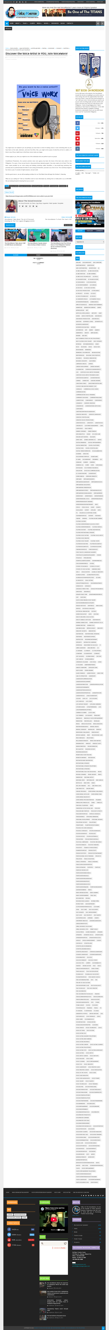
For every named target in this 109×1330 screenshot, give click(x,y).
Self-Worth (97, 915)
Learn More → (76, 1215)
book (90, 347)
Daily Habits (88, 428)
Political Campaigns (82, 842)
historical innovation (82, 611)
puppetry (90, 867)
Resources (55, 23)
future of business (82, 566)
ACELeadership (87, 262)
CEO (77, 372)
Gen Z (78, 572)
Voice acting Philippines (83, 1047)
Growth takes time (81, 594)
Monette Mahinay (81, 757)
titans (97, 1002)
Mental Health (94, 726)
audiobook (98, 316)
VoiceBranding (80, 1103)
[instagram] (25, 2)
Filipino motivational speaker (85, 532)
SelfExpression (81, 918)
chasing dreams (95, 380)
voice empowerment (93, 1061)
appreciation (80, 310)
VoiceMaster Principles (83, 1115)
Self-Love (79, 915)
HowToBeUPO (96, 619)
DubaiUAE (78, 462)
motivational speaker (82, 763)
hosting (96, 614)
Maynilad (96, 721)
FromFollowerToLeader (83, 560)
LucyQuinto (88, 715)
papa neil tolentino (24, 48)
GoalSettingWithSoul (82, 583)
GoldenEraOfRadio (96, 583)
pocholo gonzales (35, 48)
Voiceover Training (96, 1134)
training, (57, 57)
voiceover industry (95, 1131)
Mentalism (91, 729)
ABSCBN (78, 262)
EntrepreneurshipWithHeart (84, 504)
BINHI (97, 344)
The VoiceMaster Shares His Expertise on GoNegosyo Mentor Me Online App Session (57, 1284)
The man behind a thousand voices (56, 1315)
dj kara (78, 459)
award (91, 330)
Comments (99, 231)
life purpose (80, 701)
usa (102, 1013)
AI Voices (93, 296)
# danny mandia (14, 186)
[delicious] (103, 1195)
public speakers (81, 861)
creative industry (81, 414)
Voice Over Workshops (83, 1078)
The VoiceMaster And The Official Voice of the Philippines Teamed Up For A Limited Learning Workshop (61, 245)
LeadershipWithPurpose (83, 693)
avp (86, 330)
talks (99, 965)
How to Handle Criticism (83, 619)
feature (91, 515)
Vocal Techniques (91, 1027)
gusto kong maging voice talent (85, 600)
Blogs (63, 23)
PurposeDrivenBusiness (83, 873)
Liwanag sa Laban (81, 712)
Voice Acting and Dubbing (83, 1039)
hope (90, 614)
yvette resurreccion (82, 1182)
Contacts (70, 23)
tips (92, 1002)
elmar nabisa (80, 476)
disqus (38, 255)
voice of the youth (81, 1072)
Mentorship (95, 732)
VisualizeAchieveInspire (83, 1025)
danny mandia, (31, 57)
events (98, 507)
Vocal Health (80, 1027)
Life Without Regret (82, 704)
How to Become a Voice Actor (85, 617)
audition (78, 321)
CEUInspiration (95, 377)
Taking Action (87, 965)
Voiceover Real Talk (82, 1134)
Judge (99, 662)
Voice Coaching (90, 1)
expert (87, 510)
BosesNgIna (79, 349)
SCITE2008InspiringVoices (84, 906)
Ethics (78, 507)
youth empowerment (88, 1168)
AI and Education (93, 271)
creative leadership (95, 414)
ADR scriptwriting (81, 268)
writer (78, 1165)
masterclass (88, 721)
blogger (15, 255)
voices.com (79, 1143)
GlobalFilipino (80, 574)
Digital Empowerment (94, 442)
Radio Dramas (94, 892)
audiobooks (95, 318)
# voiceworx (62, 186)
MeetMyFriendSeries (82, 726)
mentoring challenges (83, 732)
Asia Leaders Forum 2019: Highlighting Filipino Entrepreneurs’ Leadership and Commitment (57, 1293)
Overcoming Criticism (82, 794)
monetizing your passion (83, 754)
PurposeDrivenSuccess (83, 884)
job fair (98, 656)
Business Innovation (90, 358)
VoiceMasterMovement (82, 1123)
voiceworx (59, 48)
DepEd (99, 439)
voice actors (80, 1053)
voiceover (91, 1129)
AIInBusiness (94, 302)
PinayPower (79, 825)
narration (79, 777)
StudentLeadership (95, 954)
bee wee (84, 335)
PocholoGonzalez (81, 833)
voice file (79, 1064)
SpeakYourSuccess (95, 937)
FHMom (78, 518)
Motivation (91, 757)
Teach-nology (80, 971)
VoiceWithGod (80, 1148)
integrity (79, 642)
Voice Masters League (82, 1070)
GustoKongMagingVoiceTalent (85, 603)
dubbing (92, 462)
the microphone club (82, 985)
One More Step (96, 785)
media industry (97, 724)
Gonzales (88, 586)
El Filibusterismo (81, 473)
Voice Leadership (39, 1)
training (44, 48)
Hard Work (99, 605)
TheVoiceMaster (98, 996)
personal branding (92, 816)
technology (79, 974)
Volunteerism (80, 1154)
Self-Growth (80, 912)
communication (80, 392)
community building (82, 397)
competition (80, 400)
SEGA (77, 909)
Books (46, 23)
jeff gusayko (80, 656)
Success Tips (80, 963)
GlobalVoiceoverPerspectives (85, 577)
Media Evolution (86, 724)
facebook (60, 255)
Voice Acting (66, 1192)
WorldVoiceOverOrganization (85, 1162)
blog (77, 347)
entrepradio (88, 496)
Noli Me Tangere (81, 785)
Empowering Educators (83, 484)
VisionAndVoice (89, 1019)
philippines (92, 822)
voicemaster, (62, 57)
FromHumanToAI (97, 560)
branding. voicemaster (12, 230)
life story (89, 701)
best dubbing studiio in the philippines (88, 338)
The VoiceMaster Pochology (84, 994)
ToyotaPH (95, 1005)
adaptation (90, 265)
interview (79, 645)
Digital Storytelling (92, 448)
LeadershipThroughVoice (83, 690)
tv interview (88, 1010)
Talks (25, 23)
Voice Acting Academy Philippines (86, 1036)
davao (88, 434)
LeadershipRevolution (96, 684)
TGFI (92, 979)
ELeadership (92, 473)
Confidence (98, 400)
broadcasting (96, 352)
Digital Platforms (94, 445)
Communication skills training (85, 394)
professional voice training (84, 856)
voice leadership (81, 1067)
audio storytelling (87, 316)
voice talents (90, 1081)
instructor (79, 639)
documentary (87, 459)
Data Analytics (80, 434)
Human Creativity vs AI (96, 622)
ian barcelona (80, 628)
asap (100, 313)
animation (79, 307)
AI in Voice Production (83, 290)
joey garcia (79, 659)
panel (93, 802)
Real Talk (93, 895)
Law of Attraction (81, 676)
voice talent (80, 1081)
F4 (76, 513)
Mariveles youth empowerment (93, 718)
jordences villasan (82, 662)
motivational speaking (83, 769)
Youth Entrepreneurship (68, 1)
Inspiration (79, 633)
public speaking (93, 861)
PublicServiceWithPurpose (84, 864)
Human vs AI (90, 625)
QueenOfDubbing (81, 889)
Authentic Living (88, 321)
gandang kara (96, 569)
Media (39, 23)
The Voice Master (92, 988)
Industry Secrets (81, 631)
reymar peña (95, 901)
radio (90, 889)
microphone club (97, 735)
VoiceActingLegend (81, 1092)
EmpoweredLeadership (82, 482)
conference (89, 400)
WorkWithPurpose (81, 1160)
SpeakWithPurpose (81, 937)
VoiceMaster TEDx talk (82, 1120)
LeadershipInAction (82, 684)
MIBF (88, 735)
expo (99, 510)
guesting (83, 597)
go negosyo (79, 580)
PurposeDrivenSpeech (82, 881)
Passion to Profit (96, 811)
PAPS (91, 805)
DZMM (87, 465)
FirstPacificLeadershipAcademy (85, 555)
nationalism (90, 780)
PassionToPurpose (81, 814)
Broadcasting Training (52, 1)
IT (100, 645)
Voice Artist (80, 1)
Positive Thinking (93, 844)
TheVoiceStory (95, 999)
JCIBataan (79, 653)
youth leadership (81, 1179)
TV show (96, 1010)
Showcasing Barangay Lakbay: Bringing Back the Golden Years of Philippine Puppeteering (57, 1301)
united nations (94, 1013)
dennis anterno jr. (56, 230)
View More (69, 225)
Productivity (92, 850)
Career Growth (94, 366)
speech (78, 940)
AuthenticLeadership (82, 324)
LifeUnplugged (80, 707)
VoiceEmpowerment (82, 1106)
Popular (90, 231)
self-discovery (93, 909)
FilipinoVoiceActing (82, 543)
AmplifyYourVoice (81, 304)
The (96, 979)
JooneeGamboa (89, 659)
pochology (92, 833)
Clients (32, 23)
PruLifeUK (79, 859)
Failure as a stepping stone (88, 513)
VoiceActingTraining (82, 1100)
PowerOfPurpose (81, 850)
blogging (84, 347)
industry (100, 628)
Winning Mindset (81, 1157)
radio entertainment (82, 895)
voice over (92, 1072)
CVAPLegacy (79, 428)
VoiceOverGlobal (81, 1137)
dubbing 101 (79, 465)
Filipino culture (81, 521)
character (86, 380)
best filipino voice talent (84, 341)
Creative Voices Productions (85, 420)
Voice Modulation (96, 1070)
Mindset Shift (97, 743)
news (93, 783)
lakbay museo (91, 673)
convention (79, 406)
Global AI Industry (97, 572)
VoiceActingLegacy (95, 1089)
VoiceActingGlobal (90, 1086)
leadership (92, 676)
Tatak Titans (95, 968)
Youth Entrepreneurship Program (86, 1176)
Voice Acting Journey (96, 1044)
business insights (81, 361)
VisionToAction (80, 1022)
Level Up (85, 698)
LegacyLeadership (92, 695)
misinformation (92, 746)
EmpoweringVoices (96, 490)
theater (97, 994)
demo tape (79, 439)
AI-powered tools (95, 299)
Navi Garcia (99, 780)
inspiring (79, 636)
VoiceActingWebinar (96, 1100)
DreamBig (95, 459)
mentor (98, 729)
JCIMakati (97, 653)
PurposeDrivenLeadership (84, 878)
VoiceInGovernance (82, 1109)
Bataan (78, 335)
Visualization (91, 1022)
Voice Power (95, 1078)
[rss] (22, 2)
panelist (99, 802)
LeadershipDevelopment (83, 681)
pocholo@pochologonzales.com (81, 1266)
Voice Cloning (80, 1061)
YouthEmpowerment (94, 1179)
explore (93, 510)
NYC (89, 785)
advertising (92, 268)
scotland (96, 906)
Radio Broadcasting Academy (20, 1192)
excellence (79, 510)
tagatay (78, 965)
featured (97, 515)
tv (100, 1008)
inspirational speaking (92, 633)
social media (80, 932)
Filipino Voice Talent (82, 541)
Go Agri (98, 577)
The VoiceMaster (81, 991)
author (93, 327)
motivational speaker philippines (86, 766)
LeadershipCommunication (84, 678)
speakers (79, 934)
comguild (79, 389)
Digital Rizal (80, 448)
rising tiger (79, 904)
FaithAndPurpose (81, 515)
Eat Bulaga (79, 468)
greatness (87, 591)
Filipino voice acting (82, 535)
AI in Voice (79, 287)
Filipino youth (95, 541)
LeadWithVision (96, 693)
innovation (92, 631)
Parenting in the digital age (84, 808)
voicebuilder (91, 1103)
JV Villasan (79, 664)
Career (91, 363)
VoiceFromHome (94, 1106)
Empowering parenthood (83, 487)
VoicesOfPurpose (81, 1145)
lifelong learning (95, 704)
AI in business (80, 282)
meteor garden (80, 735)
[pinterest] (19, 2)
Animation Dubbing (89, 307)
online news (90, 788)
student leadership (82, 954)
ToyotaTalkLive (80, 1008)
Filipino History (81, 529)
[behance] (98, 1195)
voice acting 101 (81, 1033)
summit (88, 963)
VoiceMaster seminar (82, 1117)
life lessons (93, 698)
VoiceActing (79, 1086)
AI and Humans (91, 273)
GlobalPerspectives (93, 574)
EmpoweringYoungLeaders (84, 493)
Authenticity (98, 321)
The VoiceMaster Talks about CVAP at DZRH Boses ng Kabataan (15, 244)
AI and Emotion (80, 273)
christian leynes (81, 383)
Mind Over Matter (95, 740)
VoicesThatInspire (94, 1145)
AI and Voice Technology (83, 276)
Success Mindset (81, 960)
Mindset (88, 743)
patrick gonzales (95, 814)
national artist (89, 777)
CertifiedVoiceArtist (82, 377)
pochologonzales (94, 830)
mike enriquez (80, 738)
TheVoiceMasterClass (82, 999)
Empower (79, 479)
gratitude (79, 591)
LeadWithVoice (80, 695)
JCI (98, 648)
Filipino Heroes (97, 527)
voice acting (90, 1030)
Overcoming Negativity (83, 797)
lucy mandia (79, 715)
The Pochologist (96, 985)
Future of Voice (94, 566)
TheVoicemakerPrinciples (83, 996)
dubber (86, 462)
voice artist (89, 1053)
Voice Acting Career (82, 1044)
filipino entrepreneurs (83, 527)
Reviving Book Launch (82, 901)
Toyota (88, 1005)
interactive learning (90, 642)
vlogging (95, 1025)
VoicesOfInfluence (90, 1143)
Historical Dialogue (88, 608)
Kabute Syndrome (81, 667)
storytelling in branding (83, 946)
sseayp (99, 940)
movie (100, 771)
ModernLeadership (81, 752)
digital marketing (81, 445)
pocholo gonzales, (50, 57)
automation (79, 330)
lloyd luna (91, 712)
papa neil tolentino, (40, 57)
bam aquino (94, 332)
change (78, 380)
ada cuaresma (97, 262)
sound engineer (90, 932)
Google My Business (97, 588)
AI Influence (95, 290)
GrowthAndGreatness (95, 594)
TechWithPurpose (81, 977)
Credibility (79, 425)
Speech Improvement (89, 940)
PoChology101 (80, 836)
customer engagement (91, 425)
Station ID (79, 943)
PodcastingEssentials (91, 839)
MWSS (100, 774)
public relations (89, 859)
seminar (90, 918)
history (94, 611)
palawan (98, 799)
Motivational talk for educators (86, 771)
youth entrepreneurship (83, 1174)
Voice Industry (88, 1064)
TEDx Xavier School (94, 977)
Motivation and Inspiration (84, 760)
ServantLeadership (95, 920)
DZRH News (99, 465)
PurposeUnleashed (96, 887)
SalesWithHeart (90, 904)
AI (98, 268)
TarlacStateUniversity (82, 968)
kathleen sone (93, 667)
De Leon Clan (96, 434)
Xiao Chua (85, 1165)
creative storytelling (82, 417)
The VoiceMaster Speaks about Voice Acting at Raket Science (37, 244)
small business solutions (84, 926)
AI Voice (93, 293)
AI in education (91, 282)
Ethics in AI (85, 507)
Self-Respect (88, 915)
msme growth (92, 774)
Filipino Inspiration (94, 529)
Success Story (92, 960)
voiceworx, (8, 59)
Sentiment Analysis (82, 920)
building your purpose (93, 355)
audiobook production (83, 318)
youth (78, 1168)
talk (94, 965)
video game (79, 1019)
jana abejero (91, 648)
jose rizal (93, 662)
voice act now (80, 1030)
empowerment (98, 493)
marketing (79, 721)
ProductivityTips (81, 853)
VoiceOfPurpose (98, 1126)
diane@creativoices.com (79, 1264)
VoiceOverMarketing (82, 1140)
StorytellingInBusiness (83, 949)
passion (97, 808)
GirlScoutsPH (86, 572)
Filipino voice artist (97, 535)
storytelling (88, 943)
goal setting (89, 580)
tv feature (79, 1010)
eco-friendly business (91, 468)
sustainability (96, 963)
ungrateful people (81, 1013)
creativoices (99, 422)
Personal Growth (97, 819)
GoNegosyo (79, 586)
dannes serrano (81, 431)
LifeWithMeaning (92, 707)
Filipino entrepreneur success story (87, 524)
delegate (92, 437)
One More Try (80, 788)
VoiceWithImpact (91, 1148)
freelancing (87, 558)
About (17, 23)
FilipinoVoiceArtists (82, 546)
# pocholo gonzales (37, 186)
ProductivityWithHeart (95, 853)
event (92, 507)
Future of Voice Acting (83, 569)
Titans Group (80, 1005)
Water (93, 1154)
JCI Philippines (96, 650)
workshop (66, 48)
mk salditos (79, 749)
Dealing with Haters (82, 437)
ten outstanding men (82, 979)
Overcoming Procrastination (85, 799)
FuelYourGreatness (82, 563)
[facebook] (14, 2)
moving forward (81, 774)
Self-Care (84, 909)
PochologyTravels (92, 836)
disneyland (94, 456)
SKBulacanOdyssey (81, 923)
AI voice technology (82, 296)
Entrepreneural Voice (82, 498)
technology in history (92, 974)
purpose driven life (82, 870)
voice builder (80, 1058)
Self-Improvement (91, 912)
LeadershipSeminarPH (82, 687)
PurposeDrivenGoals (82, 875)
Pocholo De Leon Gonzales (84, 828)
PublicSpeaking (80, 867)
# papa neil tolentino (25, 186)
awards (97, 330)
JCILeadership (88, 653)
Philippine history (81, 822)
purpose (97, 867)
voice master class (94, 1067)
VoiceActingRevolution (83, 1098)
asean (78, 316)
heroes (78, 608)
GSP (77, 597)
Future (92, 563)
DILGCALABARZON (97, 451)
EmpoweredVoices (97, 482)
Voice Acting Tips (81, 1050)
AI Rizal (86, 293)
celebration (79, 369)
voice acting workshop (96, 1050)
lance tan (100, 673)
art (87, 310)
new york (87, 783)
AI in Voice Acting (90, 287)
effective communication (91, 470)
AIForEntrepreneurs (82, 302)
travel (96, 1008)
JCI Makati (87, 650)
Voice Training (93, 1084)
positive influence (96, 842)
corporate (79, 408)
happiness (91, 605)
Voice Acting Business (82, 1041)
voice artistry (94, 1055)
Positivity (79, 847)
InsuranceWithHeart (91, 639)
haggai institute (81, 605)
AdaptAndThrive (80, 265)
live (100, 707)
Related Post (10, 225)
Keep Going (79, 670)
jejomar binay (90, 656)
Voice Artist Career (82, 1055)
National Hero (80, 780)
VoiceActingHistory (82, 1089)
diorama (78, 453)
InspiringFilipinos (89, 636)
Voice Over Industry (82, 1075)
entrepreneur (99, 496)
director (85, 453)
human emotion (80, 625)
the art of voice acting (83, 982)
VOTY (87, 1154)
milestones (90, 738)
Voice (100, 1027)
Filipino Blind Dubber (95, 518)
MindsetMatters (81, 746)
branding (88, 349)
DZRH (92, 465)
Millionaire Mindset (82, 740)
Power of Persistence (90, 847)
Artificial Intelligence (83, 313)
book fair (97, 347)
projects (98, 856)
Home (11, 23)
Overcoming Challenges (95, 791)
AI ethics (95, 276)
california (92, 361)
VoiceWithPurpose (81, 1151)
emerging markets (91, 476)
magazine (97, 715)
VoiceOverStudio (95, 1140)
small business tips (82, 929)
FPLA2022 (79, 558)
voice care (89, 1058)
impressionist (91, 628)
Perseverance (80, 816)
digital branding (81, 442)
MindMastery (80, 743)
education (79, 470)
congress (79, 403)
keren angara (89, 670)
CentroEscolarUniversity (93, 369)
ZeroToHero (94, 1182)
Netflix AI (79, 783)
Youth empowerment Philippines (85, 1171)
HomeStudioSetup (81, 614)
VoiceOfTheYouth (81, 1129)
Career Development (82, 366)
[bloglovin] (91, 1195)
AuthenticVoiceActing (82, 327)
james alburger (80, 648)
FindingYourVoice (81, 549)
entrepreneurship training (84, 501)
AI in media (93, 285)
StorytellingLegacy (82, 951)
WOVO (97, 1162)
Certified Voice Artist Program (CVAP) (87, 375)
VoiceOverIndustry (94, 1137)
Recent (80, 231)
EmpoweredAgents (89, 479)
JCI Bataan (79, 650)
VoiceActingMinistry (95, 1092)
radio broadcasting (82, 892)
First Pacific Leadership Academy (86, 552)
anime (99, 307)
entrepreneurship (96, 498)
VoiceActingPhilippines (83, 1095)
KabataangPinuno (90, 664)
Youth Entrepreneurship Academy (42, 1192)
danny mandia (14, 48)
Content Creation (89, 403)
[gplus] (86, 1195)
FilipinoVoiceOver (96, 546)
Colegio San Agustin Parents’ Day (86, 386)
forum (99, 555)
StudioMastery (80, 957)
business (79, 358)
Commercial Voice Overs (91, 389)
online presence (81, 791)
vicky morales (91, 1016)
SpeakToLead (99, 934)
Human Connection (81, 622)
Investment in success (91, 645)
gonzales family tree (82, 588)
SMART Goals (94, 929)
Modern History (90, 749)
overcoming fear (96, 794)
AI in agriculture (93, 279)
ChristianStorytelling (95, 383)
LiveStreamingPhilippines (83, 709)
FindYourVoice (93, 549)
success (89, 957)
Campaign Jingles (81, 363)
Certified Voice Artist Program (90, 372)
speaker (100, 932)
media (78, 724)
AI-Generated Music (82, 299)
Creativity (90, 422)
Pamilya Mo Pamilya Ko (82, 802)
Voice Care (100, 1)
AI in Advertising (81, 279)
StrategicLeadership (96, 951)
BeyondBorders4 (88, 344)
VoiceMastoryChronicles (83, 1126)
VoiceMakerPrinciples (82, 1112)
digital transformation (83, 451)
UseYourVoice (80, 1016)
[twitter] (16, 2)
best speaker (98, 341)
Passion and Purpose (82, 811)
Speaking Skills (88, 934)
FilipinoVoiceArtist (96, 543)
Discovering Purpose (82, 456)
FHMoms (84, 518)
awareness (79, 332)
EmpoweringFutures (82, 490)
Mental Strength (81, 729)
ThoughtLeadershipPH (82, 1002)
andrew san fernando (95, 304)
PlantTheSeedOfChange (92, 825)
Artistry (94, 313)
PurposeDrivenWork (82, 887)
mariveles (79, 718)
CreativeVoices (80, 422)
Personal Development (83, 819)
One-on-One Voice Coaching (81, 1192)
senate (97, 918)
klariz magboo (80, 673)
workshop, (14, 59)
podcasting (79, 839)
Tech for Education (92, 971)
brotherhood (80, 355)
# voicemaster (54, 186)
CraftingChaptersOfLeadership (85, 411)
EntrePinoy (79, 496)
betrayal (78, 344)
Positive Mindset (81, 844)
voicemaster (51, 48)
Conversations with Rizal (93, 406)
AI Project (79, 293)
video (98, 1016)
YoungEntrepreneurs (96, 1165)
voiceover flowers (82, 1131)
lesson (78, 698)
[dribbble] (93, 1195)
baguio (87, 332)
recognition (80, 898)
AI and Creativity (81, 271)
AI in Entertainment (82, 285)
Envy (96, 504)
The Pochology (80, 988)
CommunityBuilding (96, 397)
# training (46, 186)
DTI (101, 459)
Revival (88, 898)
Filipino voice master (82, 538)
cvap (101, 425)
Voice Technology (81, 1084)
